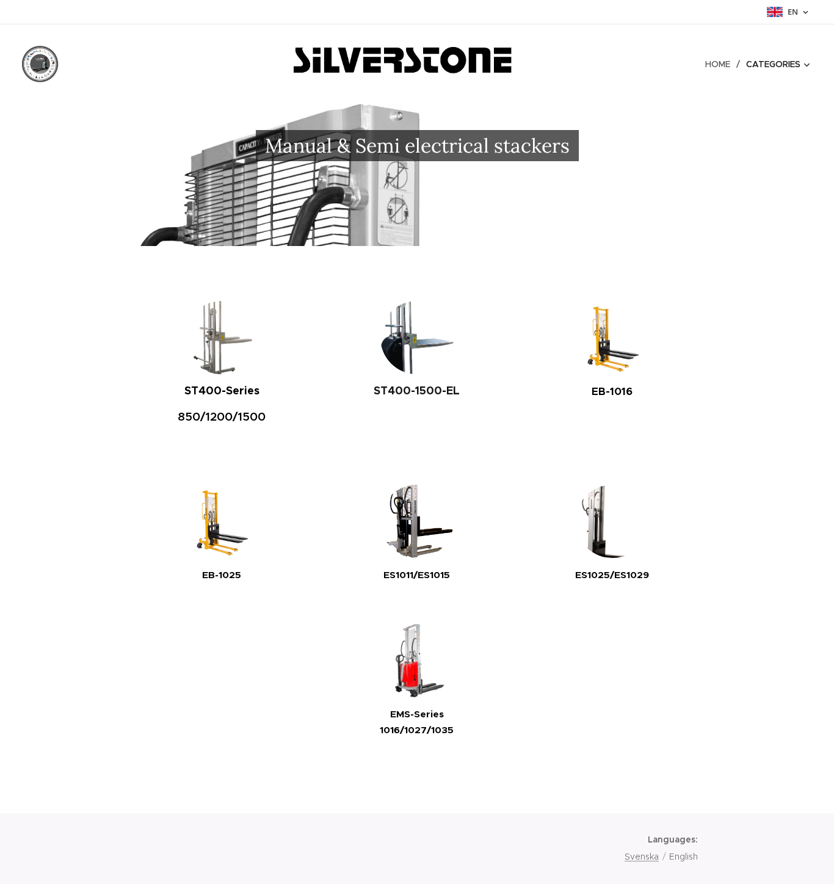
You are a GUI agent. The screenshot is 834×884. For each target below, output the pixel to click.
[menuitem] (721, 64)
